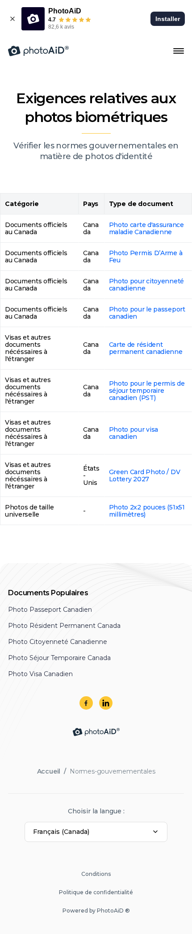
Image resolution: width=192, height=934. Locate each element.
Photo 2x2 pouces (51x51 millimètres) (147, 510)
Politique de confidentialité (96, 892)
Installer (167, 18)
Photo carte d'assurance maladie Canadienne (146, 228)
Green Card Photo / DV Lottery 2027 (144, 475)
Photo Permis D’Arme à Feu (146, 256)
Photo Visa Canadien (40, 674)
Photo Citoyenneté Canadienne (57, 642)
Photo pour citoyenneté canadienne (146, 284)
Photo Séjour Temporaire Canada (59, 658)
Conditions (96, 874)
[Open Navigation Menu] (178, 51)
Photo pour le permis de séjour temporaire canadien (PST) (147, 390)
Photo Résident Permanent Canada (64, 626)
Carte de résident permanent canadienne (146, 348)
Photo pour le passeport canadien (147, 312)
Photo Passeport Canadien (50, 610)
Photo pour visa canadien (134, 433)
